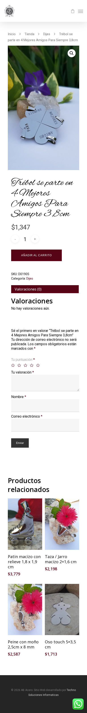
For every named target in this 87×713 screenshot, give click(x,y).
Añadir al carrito (36, 255)
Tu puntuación (23, 360)
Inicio (12, 34)
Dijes (46, 34)
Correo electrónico (26, 416)
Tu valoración (22, 372)
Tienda (29, 34)
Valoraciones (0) (28, 289)
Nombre (18, 397)
